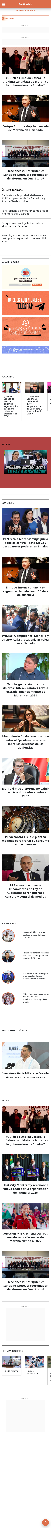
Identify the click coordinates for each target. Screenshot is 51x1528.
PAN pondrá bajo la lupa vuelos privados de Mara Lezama (34, 935)
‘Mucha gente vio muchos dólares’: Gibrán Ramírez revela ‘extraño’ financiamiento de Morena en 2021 (25, 689)
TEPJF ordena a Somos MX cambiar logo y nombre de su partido (25, 212)
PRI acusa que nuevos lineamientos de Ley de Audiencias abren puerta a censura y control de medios (25, 890)
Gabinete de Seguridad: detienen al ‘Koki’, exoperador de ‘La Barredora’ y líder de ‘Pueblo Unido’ (23, 198)
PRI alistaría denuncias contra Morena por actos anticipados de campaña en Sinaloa (36, 998)
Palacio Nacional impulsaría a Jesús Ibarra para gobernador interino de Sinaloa (36, 955)
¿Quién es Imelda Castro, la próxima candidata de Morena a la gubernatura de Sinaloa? (26, 81)
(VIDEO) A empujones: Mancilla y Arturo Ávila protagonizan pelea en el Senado (25, 639)
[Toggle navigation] (3, 4)
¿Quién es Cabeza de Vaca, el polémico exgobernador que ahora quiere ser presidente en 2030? (11, 406)
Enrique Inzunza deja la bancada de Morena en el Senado (25, 128)
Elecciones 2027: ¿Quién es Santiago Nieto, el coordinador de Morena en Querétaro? (25, 174)
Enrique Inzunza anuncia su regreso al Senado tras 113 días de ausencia (25, 591)
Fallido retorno (11, 1370)
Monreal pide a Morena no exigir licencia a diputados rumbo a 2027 (25, 792)
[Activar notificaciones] (45, 1522)
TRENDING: (10, 18)
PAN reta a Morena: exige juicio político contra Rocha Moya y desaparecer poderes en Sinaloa (25, 542)
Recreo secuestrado (33, 1372)
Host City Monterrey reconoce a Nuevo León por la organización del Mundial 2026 (24, 238)
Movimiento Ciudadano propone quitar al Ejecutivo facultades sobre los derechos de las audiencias (25, 741)
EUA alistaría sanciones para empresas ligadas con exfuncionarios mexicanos (35, 976)
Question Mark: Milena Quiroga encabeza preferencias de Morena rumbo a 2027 (25, 1237)
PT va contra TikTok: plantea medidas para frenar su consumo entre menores (25, 840)
